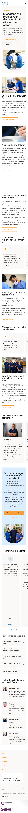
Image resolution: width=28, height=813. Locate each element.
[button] (11, 629)
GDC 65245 (6, 442)
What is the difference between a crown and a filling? (12, 650)
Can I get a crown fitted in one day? (12, 657)
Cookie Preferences (21, 793)
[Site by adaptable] (5, 796)
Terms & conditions (12, 792)
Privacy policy (4, 792)
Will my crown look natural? (11, 671)
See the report (6, 810)
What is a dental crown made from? (11, 664)
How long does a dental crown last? (12, 642)
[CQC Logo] (6, 804)
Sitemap (14, 793)
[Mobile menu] (25, 3)
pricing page (20, 219)
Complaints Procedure (6, 793)
